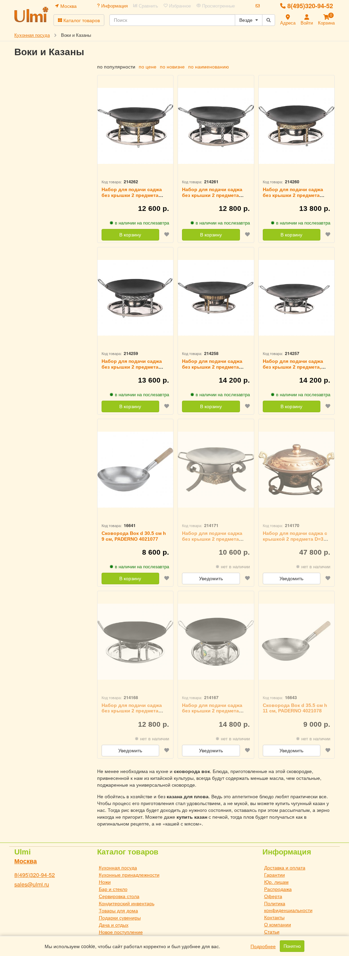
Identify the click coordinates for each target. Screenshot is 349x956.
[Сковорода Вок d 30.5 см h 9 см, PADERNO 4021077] (135, 469)
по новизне (172, 66)
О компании (277, 924)
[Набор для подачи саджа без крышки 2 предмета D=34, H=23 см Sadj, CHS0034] (135, 641)
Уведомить (211, 578)
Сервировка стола (119, 896)
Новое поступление (121, 931)
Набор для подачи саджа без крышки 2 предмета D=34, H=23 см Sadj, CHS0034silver (132, 369)
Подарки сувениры (120, 917)
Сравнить (147, 6)
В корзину (130, 234)
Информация (114, 6)
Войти (307, 22)
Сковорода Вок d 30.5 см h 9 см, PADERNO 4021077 (134, 536)
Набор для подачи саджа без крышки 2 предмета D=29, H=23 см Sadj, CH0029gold (132, 198)
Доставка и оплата (284, 867)
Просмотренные (218, 6)
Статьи (271, 931)
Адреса (287, 22)
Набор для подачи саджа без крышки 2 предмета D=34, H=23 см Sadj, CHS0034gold (293, 198)
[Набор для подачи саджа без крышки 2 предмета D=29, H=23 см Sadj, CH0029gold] (135, 125)
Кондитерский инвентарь (126, 903)
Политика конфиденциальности (288, 906)
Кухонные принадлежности (129, 874)
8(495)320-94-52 (310, 5)
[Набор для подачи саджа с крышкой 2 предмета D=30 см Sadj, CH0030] (297, 469)
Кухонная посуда (118, 867)
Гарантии (274, 874)
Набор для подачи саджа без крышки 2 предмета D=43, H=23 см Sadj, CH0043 (214, 711)
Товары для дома (118, 910)
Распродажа (278, 888)
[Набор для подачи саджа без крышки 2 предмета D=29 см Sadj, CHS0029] (216, 469)
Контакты (274, 917)
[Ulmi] (31, 14)
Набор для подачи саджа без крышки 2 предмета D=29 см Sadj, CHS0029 (212, 539)
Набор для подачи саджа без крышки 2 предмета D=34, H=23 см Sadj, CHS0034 (132, 714)
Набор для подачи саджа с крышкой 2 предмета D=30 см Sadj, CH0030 (295, 539)
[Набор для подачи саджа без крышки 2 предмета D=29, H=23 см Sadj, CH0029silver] (216, 125)
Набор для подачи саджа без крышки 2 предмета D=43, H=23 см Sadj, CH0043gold (212, 369)
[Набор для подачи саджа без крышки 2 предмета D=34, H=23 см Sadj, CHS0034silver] (135, 298)
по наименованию (208, 66)
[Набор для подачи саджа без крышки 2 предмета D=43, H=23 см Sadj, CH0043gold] (216, 298)
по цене (147, 66)
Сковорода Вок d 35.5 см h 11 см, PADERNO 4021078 (295, 708)
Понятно (292, 946)
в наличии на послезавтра (142, 223)
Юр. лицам (276, 881)
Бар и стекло (113, 888)
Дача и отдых (113, 924)
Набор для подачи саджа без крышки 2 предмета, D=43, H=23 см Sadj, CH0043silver (293, 369)
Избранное (179, 6)
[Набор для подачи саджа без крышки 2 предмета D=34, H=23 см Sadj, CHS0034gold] (297, 125)
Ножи (105, 881)
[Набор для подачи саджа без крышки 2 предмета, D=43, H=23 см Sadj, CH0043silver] (297, 298)
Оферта (273, 896)
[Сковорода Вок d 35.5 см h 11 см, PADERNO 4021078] (297, 641)
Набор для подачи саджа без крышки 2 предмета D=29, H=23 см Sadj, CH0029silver (212, 198)
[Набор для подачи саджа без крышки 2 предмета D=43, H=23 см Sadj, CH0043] (216, 641)
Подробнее (263, 946)
